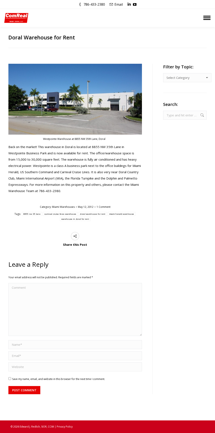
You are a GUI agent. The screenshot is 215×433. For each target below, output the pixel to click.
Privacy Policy (65, 426)
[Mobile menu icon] (207, 18)
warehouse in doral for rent (75, 219)
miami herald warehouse (121, 214)
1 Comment (103, 207)
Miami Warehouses (63, 207)
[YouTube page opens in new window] (135, 4)
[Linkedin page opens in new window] (129, 4)
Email (118, 4)
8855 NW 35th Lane (106, 147)
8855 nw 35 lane (32, 214)
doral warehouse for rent (92, 214)
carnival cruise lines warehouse (60, 214)
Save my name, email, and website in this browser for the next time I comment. (58, 379)
